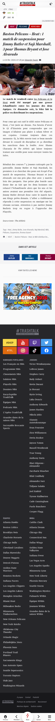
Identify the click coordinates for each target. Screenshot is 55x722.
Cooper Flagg (36, 511)
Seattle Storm (36, 586)
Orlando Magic (10, 637)
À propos (20, 697)
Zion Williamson (37, 432)
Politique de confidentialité (26, 702)
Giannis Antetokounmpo (37, 421)
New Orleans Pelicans (14, 619)
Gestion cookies (36, 706)
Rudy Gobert (35, 379)
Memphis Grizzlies (12, 596)
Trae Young (35, 453)
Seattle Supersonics (13, 670)
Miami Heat (9, 601)
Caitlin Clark (36, 522)
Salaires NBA (9, 379)
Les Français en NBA (13, 364)
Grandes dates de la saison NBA (13, 419)
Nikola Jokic (35, 414)
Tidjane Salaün (37, 486)
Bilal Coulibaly (36, 476)
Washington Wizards (13, 685)
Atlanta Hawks (10, 522)
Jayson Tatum (36, 443)
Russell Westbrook (38, 448)
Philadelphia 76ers (12, 642)
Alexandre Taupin (31, 60)
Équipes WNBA (36, 601)
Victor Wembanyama (39, 364)
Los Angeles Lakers (13, 591)
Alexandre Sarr (37, 481)
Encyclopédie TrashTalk (10, 396)
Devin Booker (36, 438)
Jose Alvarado (28, 229)
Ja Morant (34, 389)
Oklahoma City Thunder (10, 630)
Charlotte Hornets (12, 537)
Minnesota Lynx (37, 570)
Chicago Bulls (10, 542)
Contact (28, 697)
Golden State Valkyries (36, 549)
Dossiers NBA (10, 389)
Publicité (36, 697)
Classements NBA (12, 374)
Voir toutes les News (27, 270)
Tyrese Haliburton (38, 496)
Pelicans (6, 232)
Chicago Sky (35, 532)
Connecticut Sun (37, 537)
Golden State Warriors (9, 569)
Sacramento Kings (12, 660)
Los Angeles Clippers (14, 586)
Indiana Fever (36, 555)
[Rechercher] (4, 3)
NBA (47, 229)
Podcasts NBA (10, 407)
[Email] (39, 60)
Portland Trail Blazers (10, 654)
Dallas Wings (36, 542)
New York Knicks (12, 624)
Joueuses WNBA (37, 606)
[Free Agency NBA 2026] (27, 296)
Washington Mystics (39, 591)
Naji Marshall (40, 229)
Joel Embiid (35, 491)
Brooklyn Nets (10, 532)
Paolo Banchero (37, 506)
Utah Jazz (8, 680)
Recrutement (42, 702)
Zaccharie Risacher (39, 471)
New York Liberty (38, 576)
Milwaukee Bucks (12, 606)
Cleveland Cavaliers (13, 547)
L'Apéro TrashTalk (12, 412)
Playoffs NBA (9, 384)
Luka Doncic (35, 399)
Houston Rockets (11, 576)
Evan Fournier (36, 427)
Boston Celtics (10, 527)
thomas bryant (25, 232)
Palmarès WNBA (37, 596)
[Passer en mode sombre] (51, 3)
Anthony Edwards (38, 404)
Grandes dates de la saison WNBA (39, 612)
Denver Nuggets (11, 558)
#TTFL (10, 350)
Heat (9, 229)
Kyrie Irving (35, 394)
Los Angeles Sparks (39, 565)
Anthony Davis (36, 458)
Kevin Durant (36, 384)
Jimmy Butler (17, 229)
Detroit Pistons (11, 563)
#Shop (9, 342)
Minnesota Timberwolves (10, 612)
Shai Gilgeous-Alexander (37, 464)
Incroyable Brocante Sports (13, 427)
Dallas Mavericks (11, 552)
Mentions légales (23, 706)
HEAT (10, 236)
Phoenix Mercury (38, 581)
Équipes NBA (9, 402)
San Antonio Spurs (12, 665)
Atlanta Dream (36, 527)
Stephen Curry (36, 374)
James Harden (36, 409)
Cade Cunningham (38, 501)
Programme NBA (11, 369)
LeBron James (36, 369)
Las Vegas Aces (37, 560)
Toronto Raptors (11, 675)
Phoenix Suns (10, 647)
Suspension (14, 232)
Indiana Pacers (10, 581)
